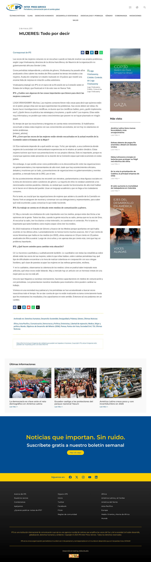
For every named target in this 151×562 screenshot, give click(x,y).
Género (109, 16)
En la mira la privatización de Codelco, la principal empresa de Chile (125, 173)
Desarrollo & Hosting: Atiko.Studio (75, 551)
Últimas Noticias (17, 16)
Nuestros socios (21, 498)
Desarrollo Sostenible (67, 16)
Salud (75, 20)
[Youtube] (90, 477)
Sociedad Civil (86, 326)
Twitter (61, 502)
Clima (30, 16)
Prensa (63, 326)
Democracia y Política (51, 324)
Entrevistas (65, 324)
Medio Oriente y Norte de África (115, 514)
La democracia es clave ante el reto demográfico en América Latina (27, 402)
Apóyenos (18, 506)
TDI (93, 326)
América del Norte (109, 502)
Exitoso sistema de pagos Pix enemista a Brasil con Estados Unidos (124, 145)
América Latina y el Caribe (113, 498)
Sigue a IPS (63, 494)
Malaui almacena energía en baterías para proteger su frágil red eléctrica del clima (124, 159)
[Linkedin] (96, 477)
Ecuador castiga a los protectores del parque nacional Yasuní (74, 402)
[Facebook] (70, 477)
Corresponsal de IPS (22, 52)
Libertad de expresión (79, 324)
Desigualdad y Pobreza (92, 16)
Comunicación (36, 324)
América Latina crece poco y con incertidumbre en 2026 (117, 402)
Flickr (60, 510)
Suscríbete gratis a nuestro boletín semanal (75, 445)
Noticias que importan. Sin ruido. (75, 437)
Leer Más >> (115, 135)
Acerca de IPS (20, 494)
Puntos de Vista (73, 326)
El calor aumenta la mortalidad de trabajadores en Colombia (124, 187)
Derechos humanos (44, 16)
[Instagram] (83, 477)
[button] (144, 7)
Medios (91, 324)
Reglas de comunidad (67, 514)
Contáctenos (19, 502)
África (16, 324)
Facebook (62, 506)
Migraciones (135, 16)
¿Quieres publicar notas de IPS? (28, 510)
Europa (104, 510)
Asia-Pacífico (24, 324)
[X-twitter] (77, 477)
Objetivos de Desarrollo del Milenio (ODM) (43, 326)
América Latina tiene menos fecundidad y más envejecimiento (123, 130)
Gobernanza (121, 16)
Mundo (23, 326)
